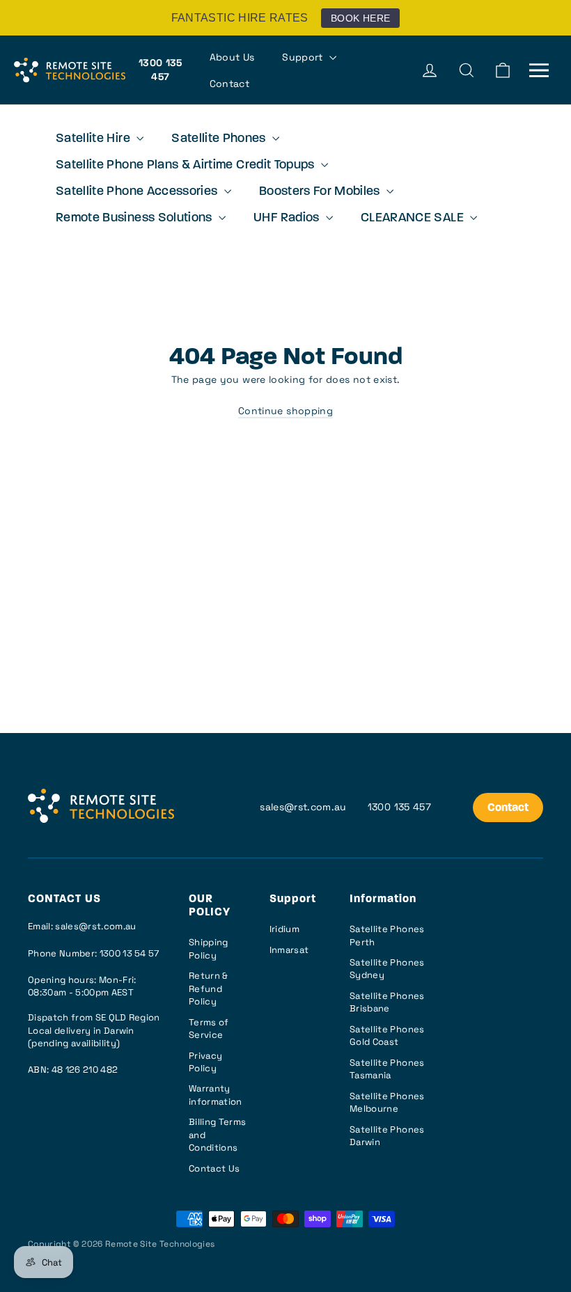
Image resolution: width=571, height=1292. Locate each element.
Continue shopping (285, 410)
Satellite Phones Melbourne (387, 1102)
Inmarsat (289, 950)
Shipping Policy (208, 948)
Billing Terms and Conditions (218, 1134)
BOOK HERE (360, 18)
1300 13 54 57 (129, 953)
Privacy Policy (205, 1062)
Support (304, 57)
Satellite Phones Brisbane (387, 1002)
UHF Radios (287, 218)
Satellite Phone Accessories (138, 192)
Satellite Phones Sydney (387, 968)
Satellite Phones (220, 139)
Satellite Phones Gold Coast (387, 1035)
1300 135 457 (160, 69)
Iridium (284, 929)
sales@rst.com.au (303, 807)
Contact (229, 83)
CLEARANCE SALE (414, 218)
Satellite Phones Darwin (387, 1136)
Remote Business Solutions (135, 218)
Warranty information (215, 1094)
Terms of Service (209, 1028)
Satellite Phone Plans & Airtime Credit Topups (187, 165)
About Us (232, 57)
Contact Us (214, 1168)
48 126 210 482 (85, 1070)
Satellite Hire (94, 139)
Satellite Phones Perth (387, 935)
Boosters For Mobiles (321, 192)
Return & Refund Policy (208, 988)
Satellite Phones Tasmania (387, 1069)
